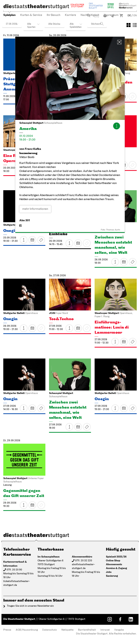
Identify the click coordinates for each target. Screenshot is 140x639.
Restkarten (41, 240)
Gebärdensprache (113, 16)
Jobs (109, 572)
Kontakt (96, 16)
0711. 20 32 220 (83, 560)
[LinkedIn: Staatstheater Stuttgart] (130, 619)
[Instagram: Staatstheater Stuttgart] (109, 619)
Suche (88, 15)
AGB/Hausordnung (27, 630)
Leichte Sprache (105, 16)
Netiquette (67, 630)
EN (135, 15)
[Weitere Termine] (32, 240)
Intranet (105, 630)
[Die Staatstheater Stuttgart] (36, 6)
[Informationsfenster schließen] (119, 42)
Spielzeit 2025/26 (116, 556)
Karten (132, 341)
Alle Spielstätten (75, 25)
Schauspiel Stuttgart (111, 6)
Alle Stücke (54, 24)
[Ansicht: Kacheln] (129, 25)
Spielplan (9, 15)
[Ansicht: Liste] (135, 25)
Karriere (70, 15)
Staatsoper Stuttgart (77, 6)
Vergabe (119, 630)
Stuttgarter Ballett (96, 6)
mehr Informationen (35, 209)
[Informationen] (116, 126)
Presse (7, 630)
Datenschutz (49, 630)
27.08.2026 (11, 24)
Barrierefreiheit (87, 630)
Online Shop (113, 560)
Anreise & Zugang (116, 568)
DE (129, 15)
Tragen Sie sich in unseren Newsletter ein (30, 606)
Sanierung (112, 575)
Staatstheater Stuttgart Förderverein (127, 6)
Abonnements (114, 564)
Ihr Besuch (53, 15)
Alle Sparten (31, 25)
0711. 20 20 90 (14, 569)
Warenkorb (121, 15)
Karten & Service (31, 15)
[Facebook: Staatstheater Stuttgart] (120, 619)
